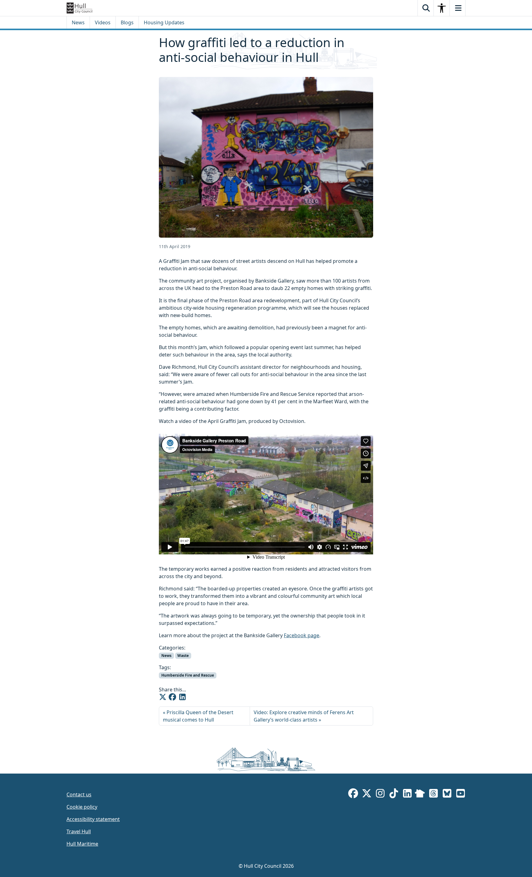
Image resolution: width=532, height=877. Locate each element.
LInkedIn (407, 794)
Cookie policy (81, 806)
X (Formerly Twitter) (367, 794)
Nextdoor (420, 794)
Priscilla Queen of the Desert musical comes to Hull (198, 716)
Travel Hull (78, 831)
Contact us (78, 794)
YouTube (460, 794)
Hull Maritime (82, 843)
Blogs (127, 22)
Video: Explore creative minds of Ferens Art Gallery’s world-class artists (304, 716)
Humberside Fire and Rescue (187, 675)
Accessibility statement (93, 819)
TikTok (394, 794)
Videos (103, 22)
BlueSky (447, 794)
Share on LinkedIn (182, 697)
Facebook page (301, 635)
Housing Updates (164, 22)
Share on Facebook (172, 697)
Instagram (380, 794)
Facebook (353, 794)
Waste (183, 655)
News (78, 22)
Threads (433, 794)
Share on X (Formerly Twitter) (162, 697)
